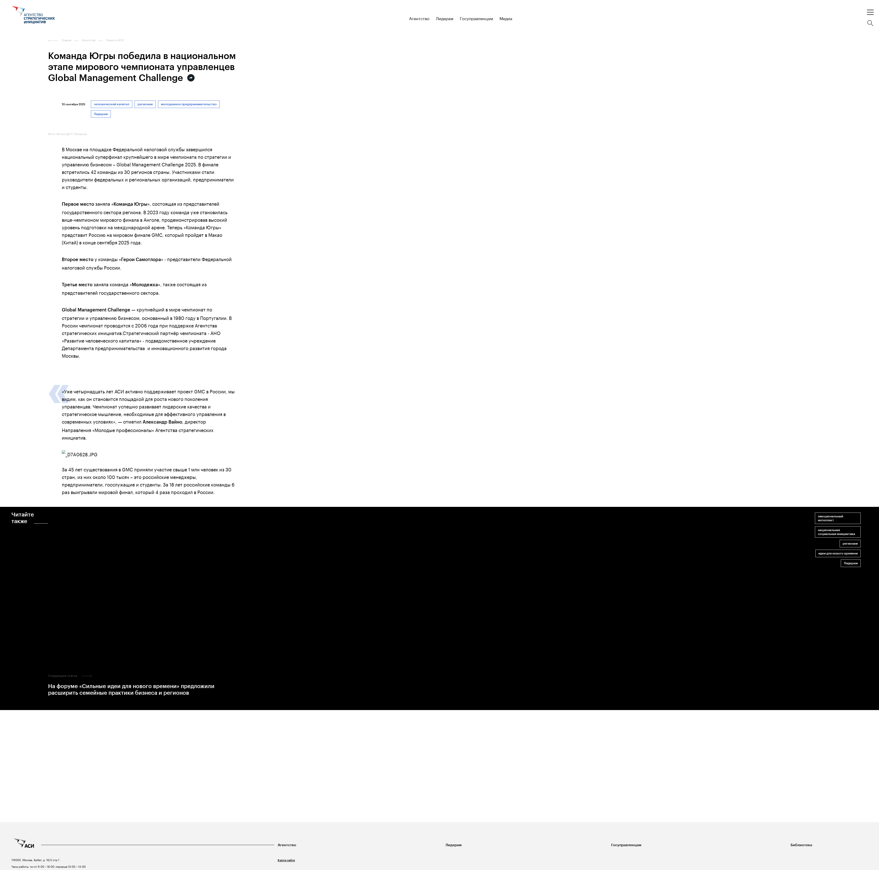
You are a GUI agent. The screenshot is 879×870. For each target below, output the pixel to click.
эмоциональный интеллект (830, 518)
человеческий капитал (111, 104)
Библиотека (801, 845)
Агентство (287, 845)
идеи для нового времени (838, 553)
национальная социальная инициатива (836, 532)
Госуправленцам (626, 845)
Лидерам (101, 114)
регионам (145, 104)
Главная (66, 40)
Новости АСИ (115, 40)
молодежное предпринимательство (189, 104)
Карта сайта (286, 860)
